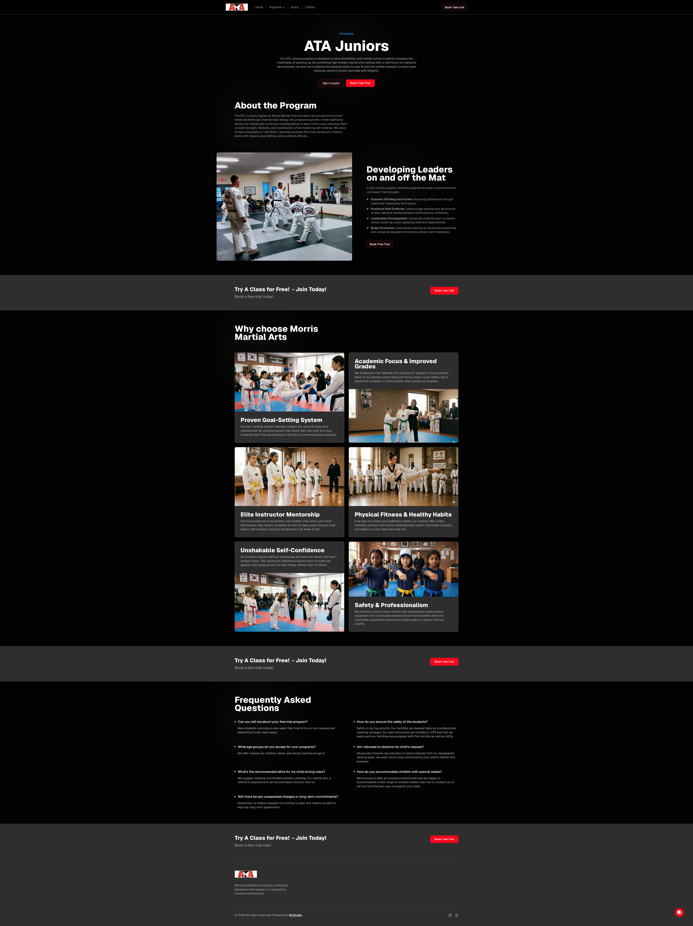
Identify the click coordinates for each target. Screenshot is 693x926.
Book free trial (454, 7)
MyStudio (295, 915)
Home (259, 7)
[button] (277, 7)
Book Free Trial (360, 83)
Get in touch (331, 83)
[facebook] (456, 915)
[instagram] (450, 915)
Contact (310, 7)
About (295, 7)
